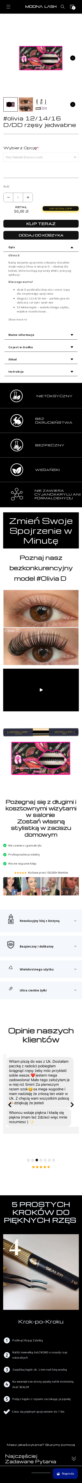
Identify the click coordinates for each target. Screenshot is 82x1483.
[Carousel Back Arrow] (9, 104)
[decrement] (8, 197)
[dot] (28, 1160)
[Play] (41, 690)
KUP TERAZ (41, 223)
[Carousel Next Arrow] (72, 58)
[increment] (28, 197)
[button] (8, 6)
